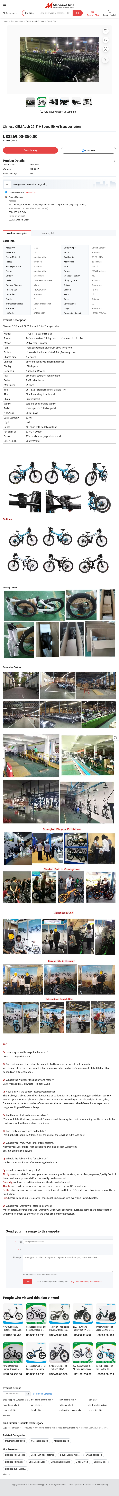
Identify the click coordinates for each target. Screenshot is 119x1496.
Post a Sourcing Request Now (86, 1281)
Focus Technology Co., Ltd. (40, 1484)
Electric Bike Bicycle (14, 1461)
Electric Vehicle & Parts (35, 21)
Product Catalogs (44, 1393)
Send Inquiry (30, 150)
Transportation (17, 21)
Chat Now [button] (90, 150)
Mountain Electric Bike (15, 1440)
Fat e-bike (92, 1399)
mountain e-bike (10, 1405)
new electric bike (66, 1399)
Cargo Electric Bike (39, 1440)
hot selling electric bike (41, 1399)
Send (28, 1281)
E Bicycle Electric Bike (60, 1461)
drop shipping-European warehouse (19, 1399)
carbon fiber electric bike (70, 1410)
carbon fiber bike (95, 1410)
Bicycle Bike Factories (70, 1454)
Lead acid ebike (10, 1410)
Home (5, 21)
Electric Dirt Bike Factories (42, 1454)
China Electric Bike (94, 1454)
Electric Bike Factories (15, 1454)
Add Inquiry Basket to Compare (60, 111)
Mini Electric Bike (61, 1440)
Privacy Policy (102, 1484)
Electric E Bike (100, 1461)
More (5, 1474)
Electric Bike (51, 21)
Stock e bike (36, 1410)
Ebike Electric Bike (37, 1461)
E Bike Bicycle (82, 1461)
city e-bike (35, 1405)
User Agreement (76, 1484)
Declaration (89, 1484)
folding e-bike (65, 1405)
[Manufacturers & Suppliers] (59, 5)
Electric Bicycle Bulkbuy (15, 1468)
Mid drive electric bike (97, 1405)
